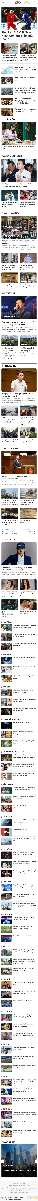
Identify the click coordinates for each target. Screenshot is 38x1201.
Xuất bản (9, 119)
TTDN (5, 1077)
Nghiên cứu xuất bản (13, 752)
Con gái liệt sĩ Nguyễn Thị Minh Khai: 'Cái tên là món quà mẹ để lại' (9, 57)
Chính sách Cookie (11, 1199)
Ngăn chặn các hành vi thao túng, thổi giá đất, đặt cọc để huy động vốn (9, 502)
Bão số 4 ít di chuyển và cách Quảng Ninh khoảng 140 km (25, 69)
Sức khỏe (7, 1012)
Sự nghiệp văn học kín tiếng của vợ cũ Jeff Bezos (27, 594)
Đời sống (7, 849)
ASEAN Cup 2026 (12, 156)
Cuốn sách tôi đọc (12, 719)
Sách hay (7, 654)
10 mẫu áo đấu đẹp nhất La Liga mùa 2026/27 (8, 614)
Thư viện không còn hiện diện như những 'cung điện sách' (8, 267)
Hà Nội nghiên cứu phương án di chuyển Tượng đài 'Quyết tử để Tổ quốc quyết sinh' (24, 961)
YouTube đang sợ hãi (20, 829)
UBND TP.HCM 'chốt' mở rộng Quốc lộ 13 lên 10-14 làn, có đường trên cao (25, 90)
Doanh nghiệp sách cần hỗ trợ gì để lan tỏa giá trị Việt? (28, 57)
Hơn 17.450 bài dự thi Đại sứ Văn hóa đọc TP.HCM (27, 267)
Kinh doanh (11, 448)
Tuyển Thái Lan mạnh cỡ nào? (22, 936)
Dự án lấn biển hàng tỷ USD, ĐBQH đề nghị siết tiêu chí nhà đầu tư (24, 101)
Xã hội (6, 947)
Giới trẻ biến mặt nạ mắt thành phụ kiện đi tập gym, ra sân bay (9, 594)
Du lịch (6, 1044)
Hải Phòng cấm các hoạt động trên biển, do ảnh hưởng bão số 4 (9, 420)
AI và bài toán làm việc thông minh (24, 657)
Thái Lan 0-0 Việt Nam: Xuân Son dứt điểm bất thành (16, 36)
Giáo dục (7, 1109)
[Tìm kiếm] (35, 2)
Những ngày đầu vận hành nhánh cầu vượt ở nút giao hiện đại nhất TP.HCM (8, 353)
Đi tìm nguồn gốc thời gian (21, 722)
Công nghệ (8, 817)
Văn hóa (7, 882)
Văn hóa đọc (11, 213)
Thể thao (7, 914)
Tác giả (6, 687)
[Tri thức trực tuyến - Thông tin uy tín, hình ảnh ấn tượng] (22, 2)
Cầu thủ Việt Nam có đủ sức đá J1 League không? (9, 204)
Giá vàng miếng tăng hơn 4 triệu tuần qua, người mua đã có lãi (27, 502)
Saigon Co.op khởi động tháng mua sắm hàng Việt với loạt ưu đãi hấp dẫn (24, 1082)
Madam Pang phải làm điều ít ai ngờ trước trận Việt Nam (28, 204)
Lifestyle (9, 540)
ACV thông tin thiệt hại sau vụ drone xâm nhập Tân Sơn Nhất (9, 522)
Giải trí (6, 979)
